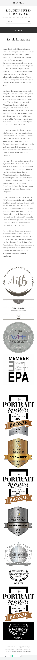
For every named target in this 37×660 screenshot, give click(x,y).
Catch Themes (26, 651)
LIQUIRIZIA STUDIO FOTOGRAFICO (18, 11)
